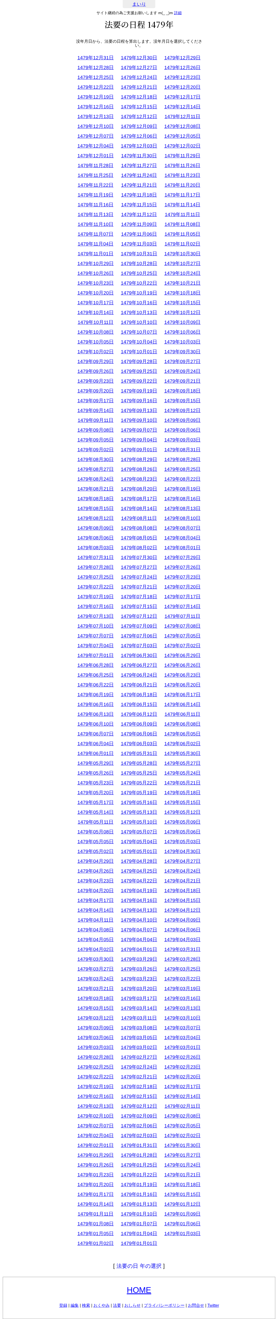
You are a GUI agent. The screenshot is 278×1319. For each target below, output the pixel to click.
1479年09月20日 (95, 391)
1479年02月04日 (95, 1135)
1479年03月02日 (139, 1047)
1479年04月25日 (139, 871)
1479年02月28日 (95, 1057)
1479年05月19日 (139, 792)
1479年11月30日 (139, 155)
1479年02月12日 (139, 1106)
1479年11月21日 (139, 185)
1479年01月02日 (95, 1243)
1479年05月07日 (139, 832)
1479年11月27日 (139, 165)
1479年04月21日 (182, 881)
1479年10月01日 (139, 351)
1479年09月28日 (139, 361)
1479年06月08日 (182, 724)
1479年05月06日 (182, 832)
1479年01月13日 (139, 1204)
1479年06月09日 (139, 724)
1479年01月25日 (139, 1165)
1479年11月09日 (139, 224)
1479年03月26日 (139, 969)
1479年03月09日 (95, 1027)
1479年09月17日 (95, 400)
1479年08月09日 (95, 528)
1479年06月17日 (182, 694)
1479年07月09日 (139, 626)
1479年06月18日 (139, 694)
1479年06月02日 (182, 743)
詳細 (178, 13)
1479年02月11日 (182, 1106)
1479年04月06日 (182, 929)
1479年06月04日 (95, 743)
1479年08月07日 (182, 528)
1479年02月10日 (95, 1116)
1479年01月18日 (182, 1184)
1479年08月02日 (139, 547)
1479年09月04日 (139, 440)
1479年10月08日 (95, 332)
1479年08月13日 (182, 508)
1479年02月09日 (139, 1116)
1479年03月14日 (139, 1008)
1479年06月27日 (139, 665)
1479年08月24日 (95, 479)
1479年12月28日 (95, 67)
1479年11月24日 (139, 175)
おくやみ (101, 1305)
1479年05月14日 (95, 812)
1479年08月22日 (182, 479)
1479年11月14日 (182, 204)
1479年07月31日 (95, 557)
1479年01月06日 (182, 1223)
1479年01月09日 (182, 1214)
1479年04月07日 (139, 929)
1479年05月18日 (182, 792)
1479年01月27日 (182, 1155)
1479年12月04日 (95, 146)
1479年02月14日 (182, 1096)
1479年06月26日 (182, 665)
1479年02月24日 (139, 1067)
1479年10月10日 (139, 322)
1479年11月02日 (182, 244)
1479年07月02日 (182, 645)
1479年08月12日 (95, 518)
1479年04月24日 (182, 871)
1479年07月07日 (95, 636)
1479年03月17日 (139, 998)
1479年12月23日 (182, 77)
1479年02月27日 (139, 1057)
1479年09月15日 (182, 400)
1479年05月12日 (182, 812)
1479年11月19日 (95, 195)
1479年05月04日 (139, 841)
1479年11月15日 (139, 204)
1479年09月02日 (95, 449)
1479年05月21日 (182, 783)
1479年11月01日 (95, 253)
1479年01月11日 (95, 1214)
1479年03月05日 (139, 1037)
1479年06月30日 (139, 655)
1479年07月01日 (95, 655)
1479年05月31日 (139, 753)
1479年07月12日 (139, 616)
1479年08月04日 (182, 538)
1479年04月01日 (139, 949)
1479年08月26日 (139, 469)
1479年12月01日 (95, 155)
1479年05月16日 (139, 802)
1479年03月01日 (182, 1047)
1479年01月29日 (95, 1155)
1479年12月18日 (139, 97)
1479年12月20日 (182, 87)
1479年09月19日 (139, 391)
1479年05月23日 (95, 783)
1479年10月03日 (182, 342)
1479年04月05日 (95, 939)
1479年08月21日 (95, 489)
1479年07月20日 (182, 587)
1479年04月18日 (182, 890)
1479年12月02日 (182, 146)
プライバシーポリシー (164, 1305)
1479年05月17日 (95, 802)
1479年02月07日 (95, 1125)
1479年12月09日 (139, 126)
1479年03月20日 (139, 988)
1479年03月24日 (95, 978)
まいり (139, 4)
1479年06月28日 (95, 665)
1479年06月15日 (139, 704)
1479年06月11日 (182, 714)
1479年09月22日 (139, 381)
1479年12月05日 (182, 136)
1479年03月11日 (139, 1018)
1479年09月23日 (95, 381)
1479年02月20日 (182, 1076)
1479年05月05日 (95, 841)
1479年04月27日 (182, 861)
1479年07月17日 (182, 596)
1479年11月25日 (95, 175)
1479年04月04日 (139, 939)
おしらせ (132, 1305)
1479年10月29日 (95, 263)
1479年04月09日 (182, 920)
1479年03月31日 (182, 949)
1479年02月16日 (95, 1096)
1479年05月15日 (182, 802)
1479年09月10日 (139, 420)
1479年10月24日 (182, 273)
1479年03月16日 (182, 998)
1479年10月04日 (139, 342)
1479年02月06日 (139, 1125)
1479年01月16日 (139, 1194)
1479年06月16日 (95, 704)
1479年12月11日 (182, 116)
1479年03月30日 (95, 959)
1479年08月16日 (182, 498)
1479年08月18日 (95, 498)
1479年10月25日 (139, 273)
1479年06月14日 (182, 704)
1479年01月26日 (95, 1165)
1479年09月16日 (139, 400)
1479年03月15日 (95, 1008)
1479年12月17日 (182, 97)
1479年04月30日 (182, 851)
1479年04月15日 (182, 900)
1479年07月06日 (139, 636)
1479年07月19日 (95, 596)
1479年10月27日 (182, 263)
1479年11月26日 (182, 165)
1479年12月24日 (139, 77)
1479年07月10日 (95, 626)
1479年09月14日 (95, 410)
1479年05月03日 (182, 841)
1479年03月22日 (182, 978)
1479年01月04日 (139, 1233)
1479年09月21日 (182, 381)
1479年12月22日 (95, 87)
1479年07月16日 (95, 606)
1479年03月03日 (95, 1047)
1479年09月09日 (182, 420)
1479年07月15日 (139, 606)
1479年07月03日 (139, 645)
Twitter (213, 1305)
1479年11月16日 (95, 204)
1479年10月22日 (139, 283)
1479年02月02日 (182, 1135)
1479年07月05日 (182, 636)
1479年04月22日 (139, 881)
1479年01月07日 (139, 1223)
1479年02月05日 (182, 1125)
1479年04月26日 (95, 871)
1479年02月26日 (182, 1057)
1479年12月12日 (139, 116)
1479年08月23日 (139, 479)
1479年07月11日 (182, 616)
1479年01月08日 (95, 1223)
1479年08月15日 (95, 508)
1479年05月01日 (139, 851)
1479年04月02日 (95, 949)
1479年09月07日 (139, 430)
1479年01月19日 (139, 1184)
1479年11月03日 (139, 244)
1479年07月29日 (182, 557)
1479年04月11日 (95, 920)
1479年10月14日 (95, 312)
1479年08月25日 (182, 469)
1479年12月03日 (139, 146)
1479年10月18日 (182, 293)
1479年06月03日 (139, 743)
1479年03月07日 (182, 1027)
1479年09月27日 (182, 361)
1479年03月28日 (182, 959)
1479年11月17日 (182, 195)
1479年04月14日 (95, 910)
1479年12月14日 (182, 106)
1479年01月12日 (182, 1204)
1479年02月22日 (95, 1076)
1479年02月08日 (182, 1116)
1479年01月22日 (139, 1174)
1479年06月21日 (139, 685)
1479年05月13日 (139, 812)
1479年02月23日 (182, 1067)
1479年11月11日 (182, 214)
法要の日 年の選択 (139, 1266)
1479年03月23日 (139, 978)
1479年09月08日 (95, 430)
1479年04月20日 (95, 890)
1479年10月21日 (182, 283)
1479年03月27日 (95, 969)
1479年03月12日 (95, 1018)
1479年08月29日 (139, 459)
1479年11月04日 (95, 244)
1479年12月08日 (182, 126)
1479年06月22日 (95, 685)
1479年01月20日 (95, 1184)
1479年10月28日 (139, 263)
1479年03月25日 (182, 969)
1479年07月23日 (182, 577)
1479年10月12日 (182, 312)
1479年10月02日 (95, 351)
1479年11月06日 (139, 234)
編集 (75, 1305)
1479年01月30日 (182, 1145)
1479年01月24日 (182, 1165)
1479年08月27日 (95, 469)
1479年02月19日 (95, 1086)
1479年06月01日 (95, 753)
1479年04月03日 (182, 939)
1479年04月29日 (95, 861)
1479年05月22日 (139, 783)
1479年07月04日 (95, 645)
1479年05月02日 (95, 851)
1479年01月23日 (95, 1174)
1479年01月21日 (182, 1174)
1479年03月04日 (182, 1037)
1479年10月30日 (182, 253)
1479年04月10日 (139, 920)
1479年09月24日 (182, 371)
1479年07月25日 (95, 577)
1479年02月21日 (139, 1076)
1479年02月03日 (139, 1135)
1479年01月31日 (139, 1145)
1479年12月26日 (182, 67)
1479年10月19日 (139, 293)
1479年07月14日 (182, 606)
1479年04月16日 (139, 900)
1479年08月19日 (182, 489)
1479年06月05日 (182, 734)
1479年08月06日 (95, 538)
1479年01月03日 (182, 1233)
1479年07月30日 (139, 557)
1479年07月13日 (95, 616)
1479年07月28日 (95, 567)
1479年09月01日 (139, 449)
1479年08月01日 (182, 547)
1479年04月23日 (95, 881)
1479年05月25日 (139, 773)
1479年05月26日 (95, 773)
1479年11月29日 (182, 155)
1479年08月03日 (95, 547)
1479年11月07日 (95, 234)
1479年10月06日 (182, 332)
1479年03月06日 (95, 1037)
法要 (117, 1305)
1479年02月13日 (95, 1106)
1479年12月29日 (182, 57)
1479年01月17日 (95, 1194)
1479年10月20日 (95, 293)
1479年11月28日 (95, 165)
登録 (63, 1305)
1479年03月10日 (182, 1018)
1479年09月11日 (95, 420)
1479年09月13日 (139, 410)
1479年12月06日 (139, 136)
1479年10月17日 (95, 302)
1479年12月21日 (139, 87)
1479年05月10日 (139, 822)
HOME (139, 1290)
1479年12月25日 (95, 77)
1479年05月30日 (182, 753)
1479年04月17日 (95, 900)
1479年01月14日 (95, 1204)
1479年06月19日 (95, 694)
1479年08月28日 (182, 459)
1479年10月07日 (139, 332)
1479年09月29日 (95, 361)
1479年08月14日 (139, 508)
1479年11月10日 (95, 224)
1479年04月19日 (139, 890)
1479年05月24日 (182, 773)
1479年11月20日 (182, 185)
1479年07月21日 (139, 587)
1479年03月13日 (182, 1008)
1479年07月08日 (182, 626)
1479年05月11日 (95, 822)
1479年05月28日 (139, 763)
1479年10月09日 (182, 322)
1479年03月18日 (95, 998)
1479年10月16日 (139, 302)
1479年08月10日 (182, 518)
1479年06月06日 (139, 734)
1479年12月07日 (95, 136)
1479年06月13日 (95, 714)
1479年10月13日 (139, 312)
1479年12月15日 (139, 106)
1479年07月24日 (139, 577)
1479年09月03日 (182, 440)
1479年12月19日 (95, 97)
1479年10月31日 (139, 253)
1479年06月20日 (182, 685)
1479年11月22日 (95, 185)
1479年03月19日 (182, 988)
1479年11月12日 (139, 214)
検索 (86, 1305)
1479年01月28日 (139, 1155)
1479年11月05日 (182, 234)
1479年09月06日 (182, 430)
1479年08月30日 (95, 459)
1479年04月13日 (139, 910)
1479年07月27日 (139, 567)
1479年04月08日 (95, 929)
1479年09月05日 (95, 440)
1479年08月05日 (139, 538)
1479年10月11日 (95, 322)
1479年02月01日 (95, 1145)
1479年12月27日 (139, 67)
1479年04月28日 (139, 861)
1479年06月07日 (95, 734)
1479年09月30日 (182, 351)
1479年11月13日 (95, 214)
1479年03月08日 (139, 1027)
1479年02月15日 (139, 1096)
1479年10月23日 (95, 283)
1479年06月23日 (182, 675)
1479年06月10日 (95, 724)
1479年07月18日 (139, 596)
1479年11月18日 (139, 195)
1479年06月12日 (139, 714)
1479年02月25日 (95, 1067)
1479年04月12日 (182, 910)
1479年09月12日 (182, 410)
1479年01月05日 (95, 1233)
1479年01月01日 (139, 1243)
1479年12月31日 (95, 57)
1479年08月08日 (139, 528)
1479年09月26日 (95, 371)
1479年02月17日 (182, 1086)
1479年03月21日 (95, 988)
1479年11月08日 (182, 224)
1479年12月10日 (95, 126)
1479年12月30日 (139, 57)
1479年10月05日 (95, 342)
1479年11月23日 (182, 175)
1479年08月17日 (139, 498)
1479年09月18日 (182, 391)
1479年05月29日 (95, 763)
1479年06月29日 (182, 655)
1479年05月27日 (182, 763)
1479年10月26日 (95, 273)
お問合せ (196, 1305)
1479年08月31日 (182, 449)
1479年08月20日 (139, 489)
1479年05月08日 (95, 832)
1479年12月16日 (95, 106)
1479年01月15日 (182, 1194)
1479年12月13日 (95, 116)
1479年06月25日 (95, 675)
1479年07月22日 (95, 587)
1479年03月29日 (139, 959)
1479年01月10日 (139, 1214)
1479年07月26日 (182, 567)
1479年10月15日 (182, 302)
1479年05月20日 (95, 792)
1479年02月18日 (139, 1086)
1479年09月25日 (139, 371)
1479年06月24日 (139, 675)
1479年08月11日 (139, 518)
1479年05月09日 (182, 822)
